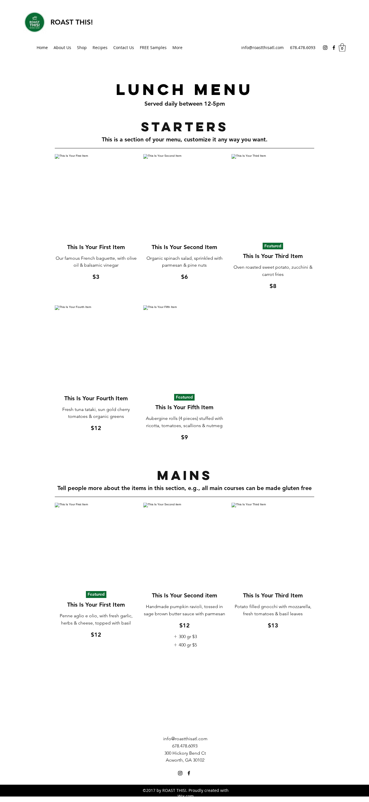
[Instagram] (325, 48)
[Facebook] (334, 48)
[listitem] (184, 636)
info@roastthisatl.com (262, 47)
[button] (342, 47)
